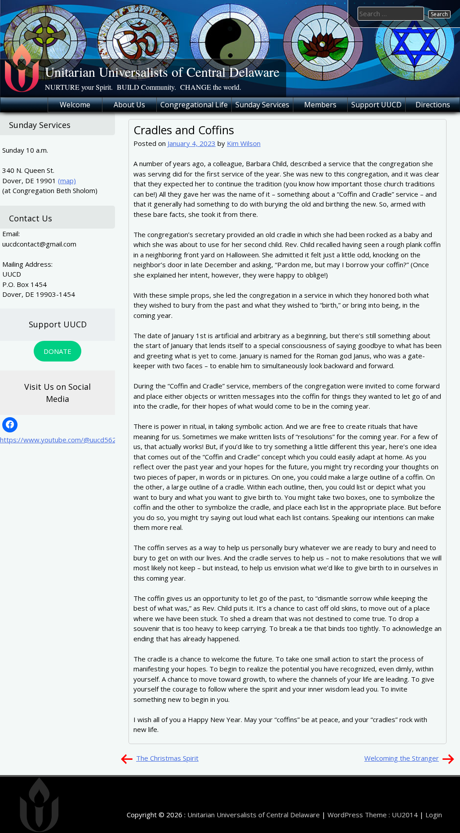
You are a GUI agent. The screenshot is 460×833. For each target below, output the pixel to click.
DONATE (57, 351)
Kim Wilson (244, 143)
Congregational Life (194, 105)
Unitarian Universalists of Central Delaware (162, 71)
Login (433, 814)
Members (320, 105)
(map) (67, 180)
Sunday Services (262, 105)
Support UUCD (376, 105)
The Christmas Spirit (167, 758)
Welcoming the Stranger (401, 758)
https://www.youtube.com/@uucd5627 (60, 439)
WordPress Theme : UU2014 (372, 814)
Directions (433, 105)
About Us (129, 105)
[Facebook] (10, 425)
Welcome (75, 105)
